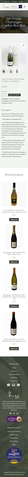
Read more (14, 306)
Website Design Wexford (16, 474)
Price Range (9, 79)
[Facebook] (10, 413)
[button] (23, 45)
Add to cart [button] (14, 219)
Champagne (16, 99)
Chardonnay (13, 101)
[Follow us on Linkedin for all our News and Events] (17, 413)
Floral (19, 101)
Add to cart (14, 94)
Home (3, 79)
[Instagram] (14, 413)
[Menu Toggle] (24, 6)
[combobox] (15, 6)
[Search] (20, 6)
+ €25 (15, 79)
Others (23, 101)
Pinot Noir (5, 103)
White (10, 103)
